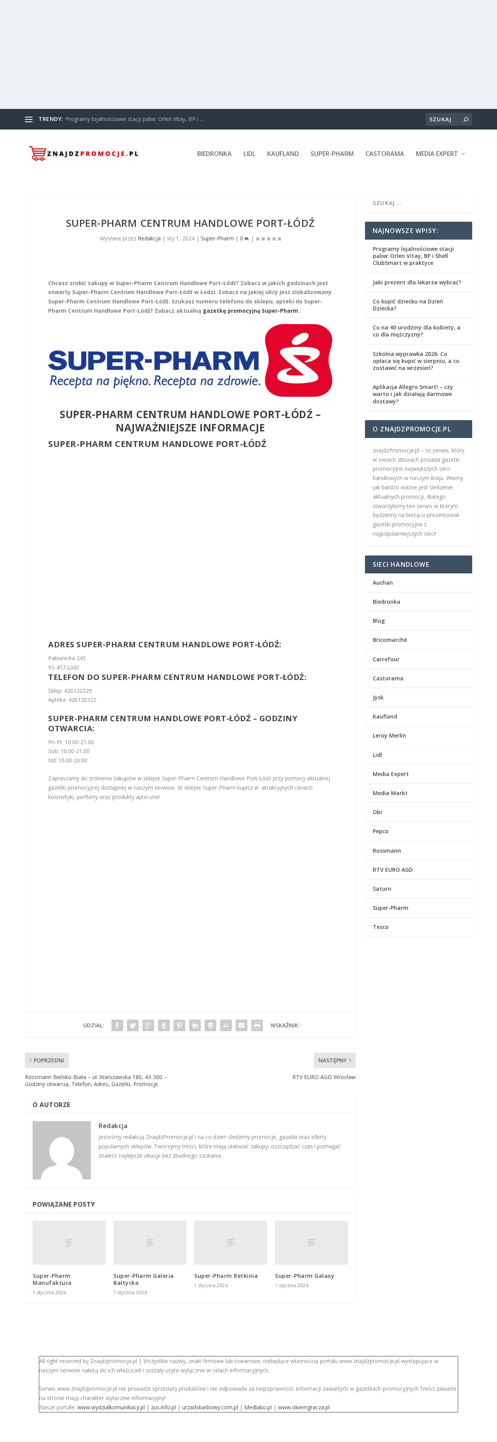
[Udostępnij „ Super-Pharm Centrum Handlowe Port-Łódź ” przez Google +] (148, 1025)
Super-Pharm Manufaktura (52, 1279)
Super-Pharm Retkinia (226, 1275)
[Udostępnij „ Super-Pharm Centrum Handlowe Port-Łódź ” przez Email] (241, 1025)
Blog (379, 620)
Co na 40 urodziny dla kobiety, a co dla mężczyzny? (417, 331)
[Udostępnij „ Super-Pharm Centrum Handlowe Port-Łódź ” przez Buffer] (210, 1025)
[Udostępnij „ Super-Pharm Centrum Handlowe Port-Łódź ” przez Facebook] (117, 1025)
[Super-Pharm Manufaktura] (69, 1243)
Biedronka (214, 154)
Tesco (381, 926)
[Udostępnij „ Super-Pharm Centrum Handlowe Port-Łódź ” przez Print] (257, 1025)
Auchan (383, 582)
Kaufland (283, 154)
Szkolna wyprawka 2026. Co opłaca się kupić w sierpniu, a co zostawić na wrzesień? (416, 360)
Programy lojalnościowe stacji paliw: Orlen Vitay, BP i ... (134, 119)
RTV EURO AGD (393, 869)
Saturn (382, 888)
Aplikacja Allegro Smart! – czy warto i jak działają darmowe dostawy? (413, 394)
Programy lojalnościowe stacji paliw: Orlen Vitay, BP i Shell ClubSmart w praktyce (413, 255)
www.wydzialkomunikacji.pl (111, 1407)
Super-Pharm (332, 154)
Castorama (384, 154)
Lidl (249, 154)
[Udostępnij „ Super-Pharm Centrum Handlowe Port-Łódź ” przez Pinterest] (179, 1025)
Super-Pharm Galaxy (304, 1275)
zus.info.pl (163, 1407)
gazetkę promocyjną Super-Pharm (250, 310)
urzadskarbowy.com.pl (210, 1407)
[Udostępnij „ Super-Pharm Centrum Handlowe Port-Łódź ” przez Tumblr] (164, 1025)
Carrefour (386, 659)
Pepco (381, 831)
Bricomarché (390, 639)
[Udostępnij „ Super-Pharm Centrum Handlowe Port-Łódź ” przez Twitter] (133, 1025)
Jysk (378, 697)
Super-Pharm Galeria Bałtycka (143, 1279)
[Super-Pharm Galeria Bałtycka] (149, 1243)
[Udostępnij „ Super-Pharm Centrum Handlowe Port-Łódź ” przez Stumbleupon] (226, 1025)
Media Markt (390, 793)
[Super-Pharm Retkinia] (230, 1243)
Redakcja (149, 238)
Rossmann (387, 850)
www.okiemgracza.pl (304, 1407)
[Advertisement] (233, 54)
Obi (377, 812)
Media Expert (437, 154)
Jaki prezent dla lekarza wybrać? (417, 282)
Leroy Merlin (389, 735)
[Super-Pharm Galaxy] (311, 1243)
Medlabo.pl (258, 1407)
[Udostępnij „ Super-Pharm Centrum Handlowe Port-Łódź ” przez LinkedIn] (195, 1025)
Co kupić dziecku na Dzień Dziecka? (408, 305)
